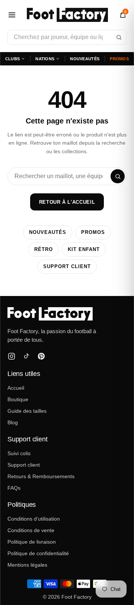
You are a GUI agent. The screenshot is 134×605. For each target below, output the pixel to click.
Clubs (12, 59)
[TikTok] (26, 356)
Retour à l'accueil (67, 202)
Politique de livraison (31, 542)
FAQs (13, 488)
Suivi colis (19, 453)
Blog (12, 422)
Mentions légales (27, 565)
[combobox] (67, 37)
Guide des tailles (27, 411)
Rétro (43, 249)
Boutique (17, 399)
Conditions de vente (30, 530)
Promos (119, 59)
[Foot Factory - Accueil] (67, 15)
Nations (44, 59)
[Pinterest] (41, 356)
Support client (67, 266)
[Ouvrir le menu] (11, 14)
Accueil (15, 388)
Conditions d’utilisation (33, 519)
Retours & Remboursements (40, 476)
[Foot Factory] (67, 314)
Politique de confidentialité (38, 553)
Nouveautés (84, 59)
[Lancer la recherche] (118, 37)
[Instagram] (11, 356)
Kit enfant (84, 249)
